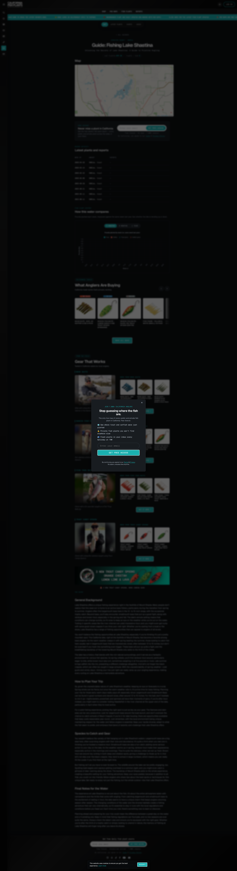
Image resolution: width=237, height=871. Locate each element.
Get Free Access (118, 452)
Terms (126, 462)
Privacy (132, 462)
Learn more (102, 866)
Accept (142, 864)
